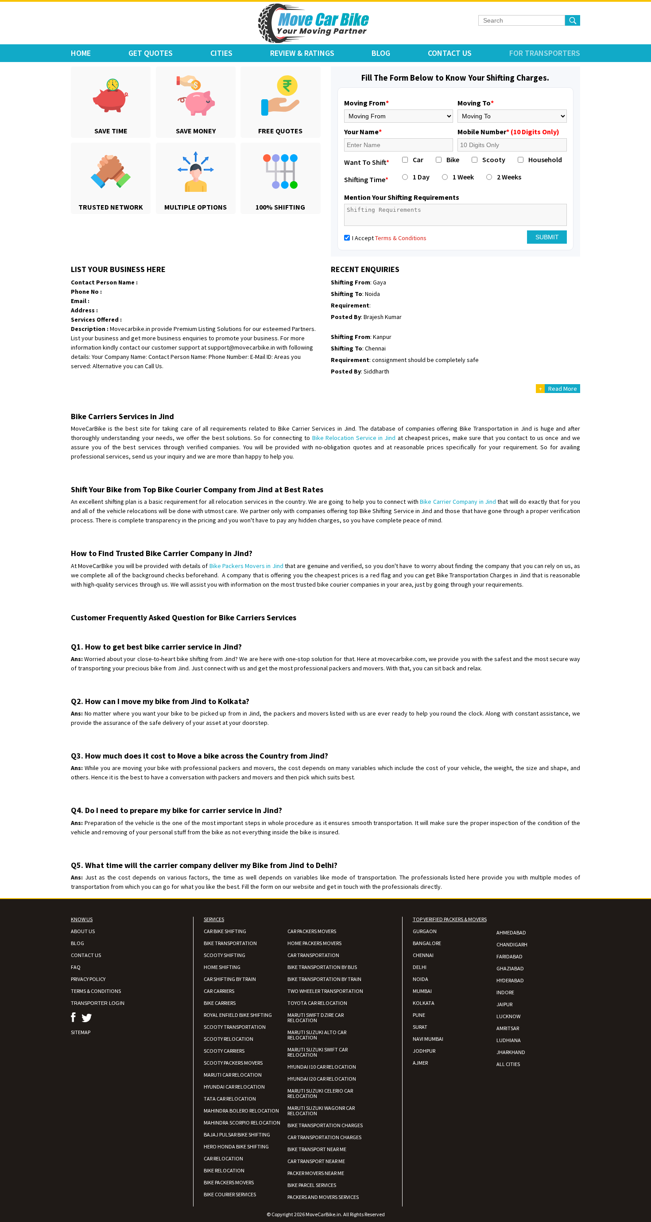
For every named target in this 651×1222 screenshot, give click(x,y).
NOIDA (420, 979)
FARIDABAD (509, 956)
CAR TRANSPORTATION (313, 955)
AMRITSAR (507, 1028)
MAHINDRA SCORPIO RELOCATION (242, 1122)
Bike (452, 159)
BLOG (77, 943)
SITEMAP (80, 1032)
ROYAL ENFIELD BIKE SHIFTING (238, 1015)
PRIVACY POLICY (88, 979)
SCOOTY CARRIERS (224, 1050)
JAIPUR (504, 1004)
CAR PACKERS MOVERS (311, 931)
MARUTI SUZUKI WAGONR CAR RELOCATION (321, 1111)
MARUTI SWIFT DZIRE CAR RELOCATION (315, 1018)
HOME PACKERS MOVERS (314, 943)
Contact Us (450, 53)
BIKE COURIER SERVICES (230, 1194)
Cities (221, 53)
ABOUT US (83, 931)
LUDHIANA (508, 1040)
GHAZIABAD (510, 968)
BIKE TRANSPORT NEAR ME (316, 1149)
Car (418, 159)
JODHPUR (424, 1050)
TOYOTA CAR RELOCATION (317, 1003)
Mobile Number (508, 131)
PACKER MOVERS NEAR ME (315, 1173)
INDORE (505, 992)
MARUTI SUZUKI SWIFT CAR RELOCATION (317, 1052)
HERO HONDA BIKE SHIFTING (236, 1146)
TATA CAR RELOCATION (230, 1098)
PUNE (419, 1015)
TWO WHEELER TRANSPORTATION (325, 991)
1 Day (421, 176)
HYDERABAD (510, 980)
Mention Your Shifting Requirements (401, 197)
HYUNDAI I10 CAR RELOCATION (321, 1066)
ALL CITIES (508, 1064)
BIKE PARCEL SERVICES (311, 1185)
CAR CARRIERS (219, 991)
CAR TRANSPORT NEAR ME (316, 1161)
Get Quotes (150, 53)
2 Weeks (509, 176)
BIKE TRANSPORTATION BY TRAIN (324, 979)
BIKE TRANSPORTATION (230, 943)
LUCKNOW (508, 1016)
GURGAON (425, 931)
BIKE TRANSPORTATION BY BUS (322, 967)
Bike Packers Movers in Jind (246, 566)
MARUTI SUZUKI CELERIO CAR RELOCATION (320, 1093)
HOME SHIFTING (222, 967)
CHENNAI (423, 955)
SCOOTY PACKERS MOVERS (233, 1062)
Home (81, 53)
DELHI (419, 967)
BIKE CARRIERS (220, 1003)
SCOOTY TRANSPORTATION (235, 1027)
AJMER (420, 1062)
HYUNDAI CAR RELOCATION (234, 1086)
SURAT (420, 1027)
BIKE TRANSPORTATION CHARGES (325, 1125)
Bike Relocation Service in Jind (353, 438)
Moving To (475, 102)
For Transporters (544, 53)
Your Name (363, 131)
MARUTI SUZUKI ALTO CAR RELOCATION (316, 1035)
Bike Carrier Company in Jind (458, 502)
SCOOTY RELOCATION (228, 1038)
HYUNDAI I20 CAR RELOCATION (321, 1078)
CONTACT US (86, 955)
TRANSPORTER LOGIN (97, 1003)
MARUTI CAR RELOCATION (233, 1074)
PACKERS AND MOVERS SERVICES (323, 1197)
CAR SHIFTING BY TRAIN (230, 979)
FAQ (76, 967)
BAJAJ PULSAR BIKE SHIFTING (237, 1134)
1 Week (463, 176)
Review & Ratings (302, 53)
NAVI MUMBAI (428, 1038)
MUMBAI (422, 991)
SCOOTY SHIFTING (224, 955)
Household (545, 159)
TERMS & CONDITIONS (96, 991)
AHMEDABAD (511, 932)
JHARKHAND (510, 1052)
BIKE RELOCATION (224, 1170)
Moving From (366, 102)
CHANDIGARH (511, 944)
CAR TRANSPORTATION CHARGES (324, 1137)
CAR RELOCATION (223, 1158)
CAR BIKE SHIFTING (225, 931)
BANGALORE (427, 943)
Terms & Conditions (400, 238)
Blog (381, 53)
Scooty (493, 159)
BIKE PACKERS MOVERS (229, 1182)
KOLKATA (423, 1003)
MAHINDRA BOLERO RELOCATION (241, 1110)
